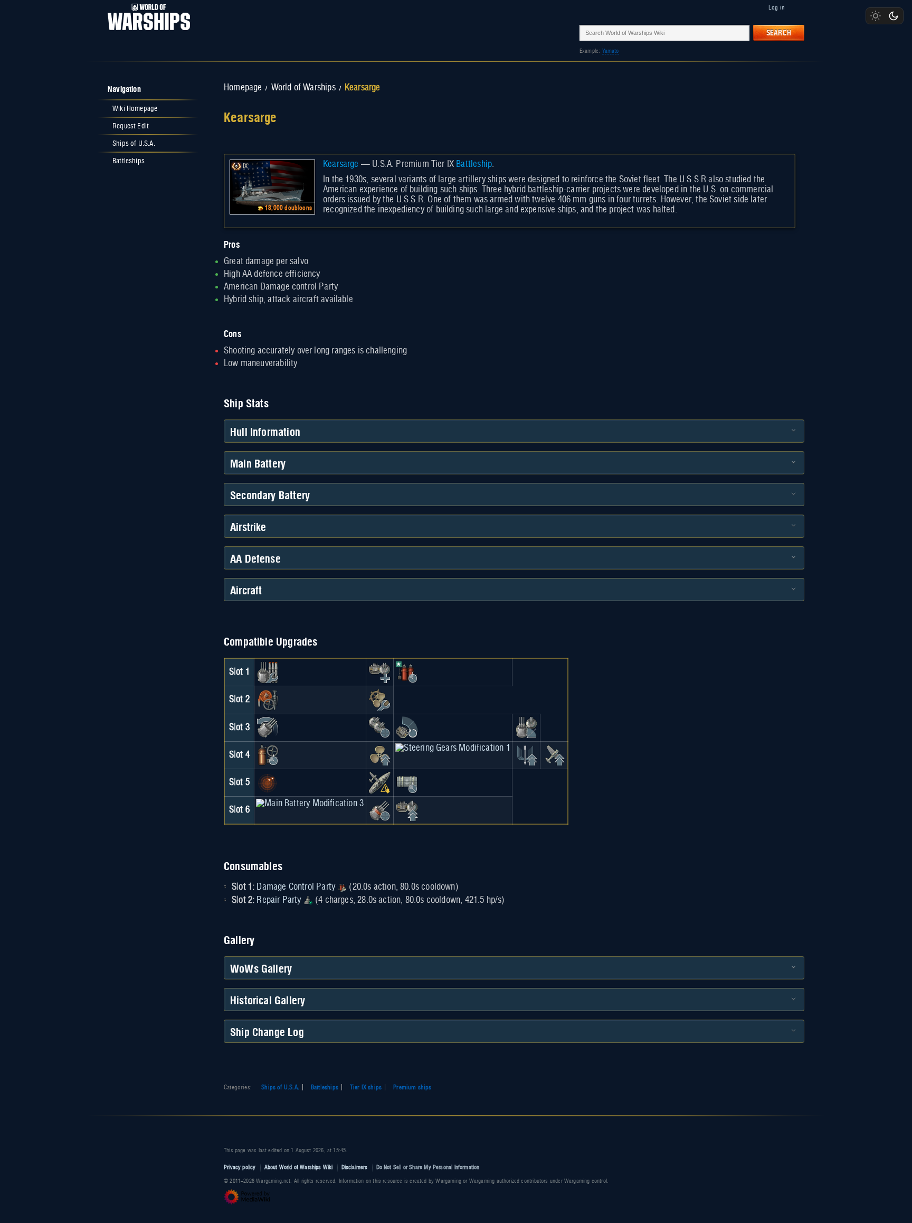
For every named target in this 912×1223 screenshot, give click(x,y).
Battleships (324, 1087)
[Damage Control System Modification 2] (267, 755)
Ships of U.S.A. (280, 1087)
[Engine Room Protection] (379, 700)
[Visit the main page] (146, 32)
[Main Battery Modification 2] (267, 727)
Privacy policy (240, 1167)
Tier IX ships (366, 1087)
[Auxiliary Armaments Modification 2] (407, 810)
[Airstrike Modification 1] (526, 755)
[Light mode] (876, 16)
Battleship (474, 164)
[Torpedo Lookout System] (267, 782)
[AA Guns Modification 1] (407, 727)
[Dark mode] (893, 16)
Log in (776, 7)
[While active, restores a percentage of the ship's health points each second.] (308, 900)
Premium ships (412, 1087)
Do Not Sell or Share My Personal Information (428, 1167)
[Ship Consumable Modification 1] (407, 782)
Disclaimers (354, 1167)
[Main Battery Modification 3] (310, 803)
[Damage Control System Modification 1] (267, 700)
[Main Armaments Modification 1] (267, 672)
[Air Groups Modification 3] (553, 755)
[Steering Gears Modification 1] (452, 748)
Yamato (610, 51)
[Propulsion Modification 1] (379, 755)
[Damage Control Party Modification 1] (407, 672)
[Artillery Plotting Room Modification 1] (526, 727)
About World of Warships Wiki (298, 1167)
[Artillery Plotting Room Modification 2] (379, 810)
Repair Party (278, 900)
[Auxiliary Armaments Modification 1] (379, 672)
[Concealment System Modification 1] (379, 782)
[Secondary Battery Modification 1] (379, 727)
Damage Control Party (295, 887)
